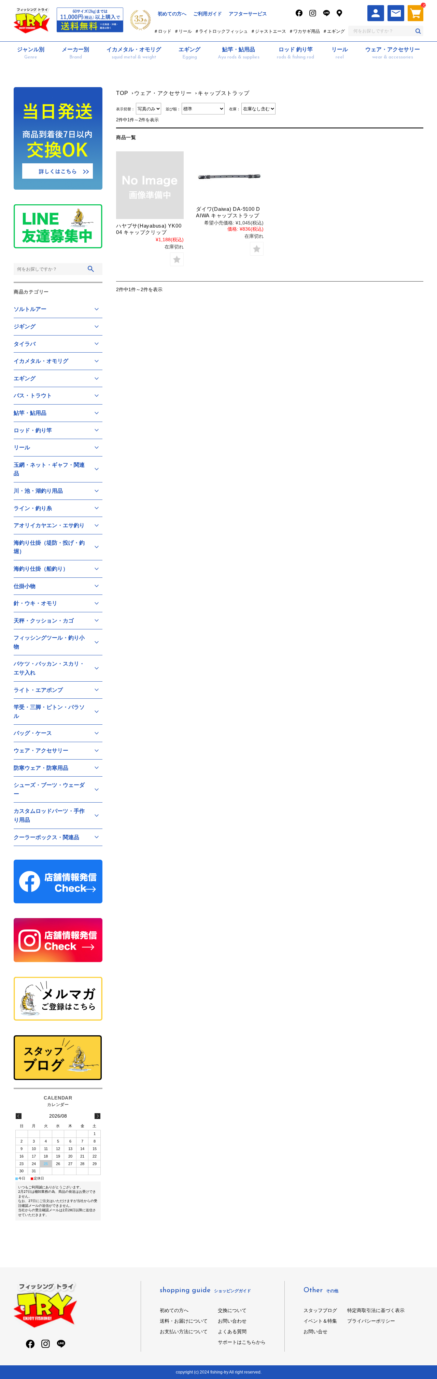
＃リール (183, 31)
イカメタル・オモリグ (134, 53)
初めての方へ (172, 13)
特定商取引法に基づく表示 (376, 1310)
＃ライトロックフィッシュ (221, 31)
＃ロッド (162, 31)
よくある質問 (232, 1331)
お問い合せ (315, 1331)
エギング (189, 53)
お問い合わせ (232, 1321)
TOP (122, 93)
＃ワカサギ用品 (304, 31)
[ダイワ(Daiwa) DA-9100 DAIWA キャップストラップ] (230, 176)
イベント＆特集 (320, 1321)
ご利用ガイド (207, 13)
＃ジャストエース (268, 31)
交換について (232, 1310)
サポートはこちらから (242, 1342)
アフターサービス (248, 13)
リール (340, 53)
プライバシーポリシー (371, 1321)
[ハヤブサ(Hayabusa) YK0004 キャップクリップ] (150, 185)
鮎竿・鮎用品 (238, 53)
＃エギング (334, 31)
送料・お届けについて (184, 1321)
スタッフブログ (320, 1310)
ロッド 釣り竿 (295, 53)
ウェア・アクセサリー (392, 53)
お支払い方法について (184, 1331)
